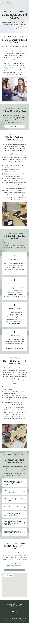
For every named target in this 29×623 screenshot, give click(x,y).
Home (6, 11)
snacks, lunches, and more (16, 321)
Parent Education (14, 308)
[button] (14, 482)
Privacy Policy (6, 618)
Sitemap (24, 618)
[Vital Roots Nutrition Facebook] (13, 611)
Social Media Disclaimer (16, 618)
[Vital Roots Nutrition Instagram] (16, 611)
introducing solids (16, 263)
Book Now (14, 126)
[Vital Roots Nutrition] (7, 3)
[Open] (26, 3)
